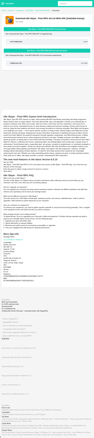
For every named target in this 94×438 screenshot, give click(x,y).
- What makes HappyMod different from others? (19, 332)
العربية (35, 414)
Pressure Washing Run (25, 435)
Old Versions (26, 410)
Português (42, 414)
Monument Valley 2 (33, 432)
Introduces (17, 410)
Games (11, 10)
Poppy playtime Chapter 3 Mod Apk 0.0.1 (16, 375)
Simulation (20, 10)
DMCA (47, 410)
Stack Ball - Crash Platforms (73, 432)
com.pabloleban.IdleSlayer (13, 239)
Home (4, 10)
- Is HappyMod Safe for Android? (13, 329)
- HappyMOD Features (10, 322)
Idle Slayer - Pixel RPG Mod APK (38, 10)
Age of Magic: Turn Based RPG (71, 426)
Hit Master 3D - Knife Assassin (51, 432)
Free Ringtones (56, 410)
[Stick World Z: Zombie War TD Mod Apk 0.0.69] (5, 343)
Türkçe (16, 414)
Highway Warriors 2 (35, 419)
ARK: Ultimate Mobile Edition (49, 426)
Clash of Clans (7, 419)
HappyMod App (7, 410)
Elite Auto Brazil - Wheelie (51, 419)
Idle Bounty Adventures (63, 428)
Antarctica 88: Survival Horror (21, 428)
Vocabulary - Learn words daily (65, 435)
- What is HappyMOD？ (10, 319)
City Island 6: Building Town (28, 426)
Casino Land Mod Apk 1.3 (11, 385)
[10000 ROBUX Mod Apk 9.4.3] (5, 362)
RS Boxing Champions (10, 426)
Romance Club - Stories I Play (21, 421)
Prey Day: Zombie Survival (43, 435)
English (4, 414)
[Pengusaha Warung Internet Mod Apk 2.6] (5, 353)
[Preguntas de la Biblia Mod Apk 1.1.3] (5, 389)
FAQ (32, 410)
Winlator (16, 419)
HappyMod (9, 3)
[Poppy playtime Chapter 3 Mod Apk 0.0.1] (5, 371)
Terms (42, 410)
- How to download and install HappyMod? (17, 325)
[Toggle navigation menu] (3, 3)
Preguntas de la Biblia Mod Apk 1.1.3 (15, 394)
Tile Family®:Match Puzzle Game (14, 432)
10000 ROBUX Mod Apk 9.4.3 (12, 366)
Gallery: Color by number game (43, 428)
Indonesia (29, 414)
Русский (22, 414)
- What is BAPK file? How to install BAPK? (17, 336)
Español (10, 414)
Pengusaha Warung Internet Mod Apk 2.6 (17, 357)
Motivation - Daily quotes (70, 419)
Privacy (37, 410)
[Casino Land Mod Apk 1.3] (5, 380)
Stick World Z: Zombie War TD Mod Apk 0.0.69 (19, 348)
